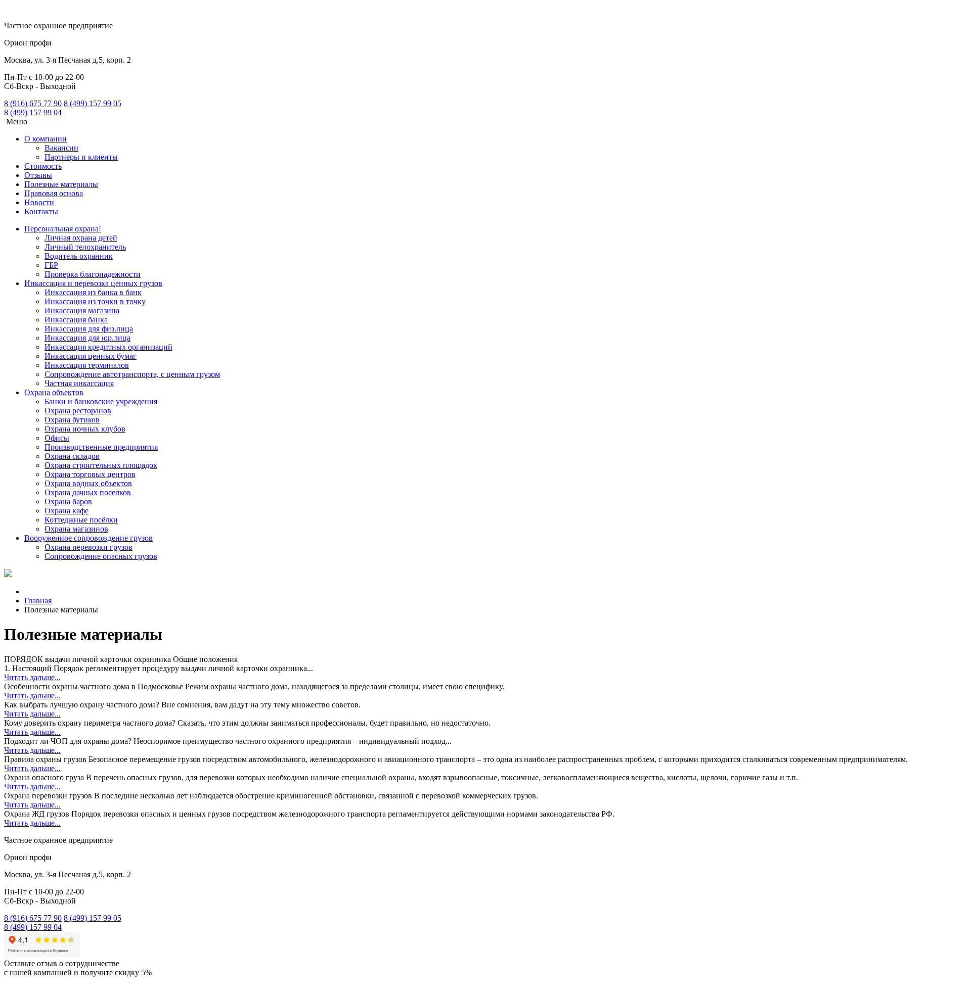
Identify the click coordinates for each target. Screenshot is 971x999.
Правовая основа (53, 193)
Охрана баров (68, 501)
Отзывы (38, 175)
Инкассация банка (76, 319)
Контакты (41, 211)
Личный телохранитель (85, 247)
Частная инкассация (79, 383)
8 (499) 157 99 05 (92, 103)
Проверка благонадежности (93, 274)
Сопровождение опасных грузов (101, 556)
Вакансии (61, 148)
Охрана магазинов (76, 529)
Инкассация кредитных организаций (108, 347)
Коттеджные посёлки (81, 519)
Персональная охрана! (62, 228)
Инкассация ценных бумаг (91, 356)
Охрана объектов (53, 392)
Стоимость (43, 166)
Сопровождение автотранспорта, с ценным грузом (132, 374)
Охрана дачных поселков (88, 492)
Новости (39, 202)
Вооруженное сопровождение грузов (88, 538)
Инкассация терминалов (87, 365)
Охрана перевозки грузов (89, 547)
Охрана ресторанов (78, 410)
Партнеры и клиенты (81, 157)
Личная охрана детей (81, 237)
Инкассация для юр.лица (87, 338)
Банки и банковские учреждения (101, 401)
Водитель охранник (79, 256)
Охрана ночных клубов (85, 428)
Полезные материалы (61, 184)
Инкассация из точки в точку (95, 301)
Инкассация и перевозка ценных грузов (93, 283)
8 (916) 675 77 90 (33, 103)
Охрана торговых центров (90, 474)
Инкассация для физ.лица (89, 328)
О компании (45, 138)
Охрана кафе (67, 510)
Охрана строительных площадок (101, 465)
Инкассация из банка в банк (93, 292)
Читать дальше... (32, 677)
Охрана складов (72, 456)
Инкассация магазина (82, 310)
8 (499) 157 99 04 (33, 112)
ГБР (51, 265)
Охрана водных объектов (88, 483)
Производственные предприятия (101, 447)
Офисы (57, 438)
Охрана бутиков (72, 419)
